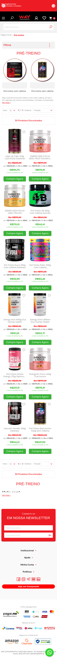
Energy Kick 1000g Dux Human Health (15, 321)
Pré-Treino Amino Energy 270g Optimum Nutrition (14, 375)
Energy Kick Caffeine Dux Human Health (40, 321)
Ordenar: (28, 110)
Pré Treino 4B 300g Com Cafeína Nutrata (40, 212)
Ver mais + (6, 103)
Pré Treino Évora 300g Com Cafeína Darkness (15, 266)
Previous (3, 6)
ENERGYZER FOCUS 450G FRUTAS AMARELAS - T (15, 212)
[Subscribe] (50, 536)
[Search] (53, 28)
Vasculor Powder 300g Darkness (15, 429)
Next (53, 6)
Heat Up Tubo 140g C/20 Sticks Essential (15, 157)
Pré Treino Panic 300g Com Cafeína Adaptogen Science (40, 266)
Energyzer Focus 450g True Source (40, 375)
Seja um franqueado (28, 586)
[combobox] (28, 27)
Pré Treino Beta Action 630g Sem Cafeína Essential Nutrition (40, 429)
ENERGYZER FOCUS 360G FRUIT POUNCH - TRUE (40, 157)
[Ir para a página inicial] (6, 35)
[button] (23, 132)
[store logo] (24, 18)
